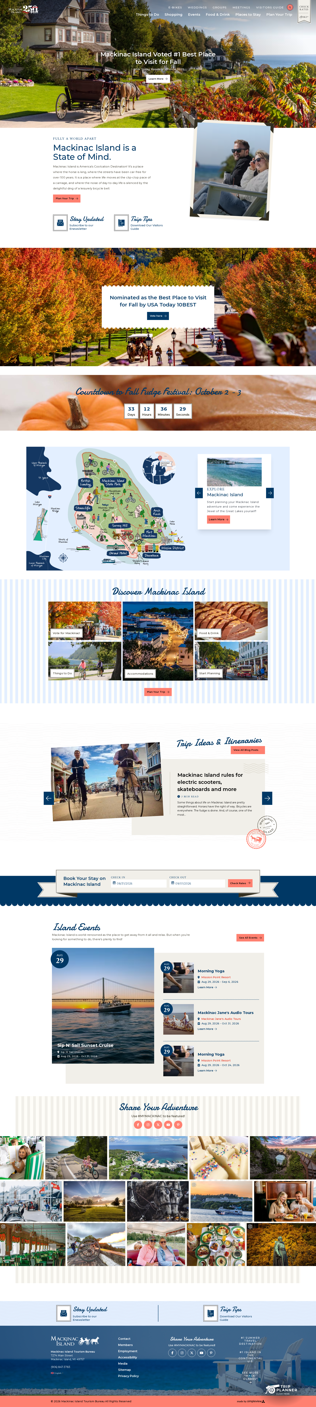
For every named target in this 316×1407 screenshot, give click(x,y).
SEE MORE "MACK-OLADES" (250, 1376)
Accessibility (127, 1357)
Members (125, 1345)
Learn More (216, 519)
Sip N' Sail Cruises (72, 1052)
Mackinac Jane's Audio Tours (221, 1019)
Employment (127, 1351)
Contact (124, 1339)
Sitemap (124, 1370)
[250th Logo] (32, 9)
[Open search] (290, 7)
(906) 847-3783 (60, 1367)
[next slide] (270, 493)
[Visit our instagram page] (148, 1125)
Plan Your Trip (65, 198)
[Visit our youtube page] (168, 1125)
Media (122, 1363)
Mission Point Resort (216, 977)
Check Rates (238, 883)
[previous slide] (199, 493)
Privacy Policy (128, 1376)
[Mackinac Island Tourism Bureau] (75, 1341)
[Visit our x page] (158, 1125)
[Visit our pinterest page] (178, 1125)
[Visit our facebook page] (138, 1125)
